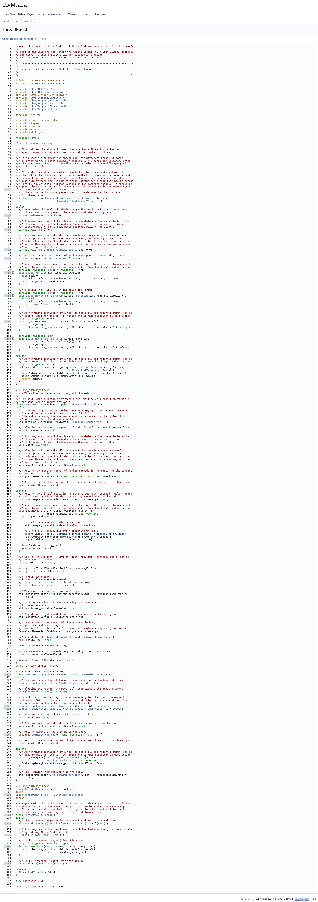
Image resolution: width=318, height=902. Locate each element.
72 (7, 249)
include (6, 21)
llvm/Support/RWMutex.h (46, 103)
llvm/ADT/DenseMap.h (44, 89)
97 (7, 321)
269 (7, 815)
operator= (57, 708)
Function (52, 269)
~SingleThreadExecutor (34, 691)
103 (7, 338)
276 (7, 835)
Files (86, 14)
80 (7, 272)
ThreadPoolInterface (52, 189)
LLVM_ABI (30, 189)
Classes (72, 14)
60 (7, 215)
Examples (100, 14)
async (29, 272)
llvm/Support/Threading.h (48, 106)
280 (7, 846)
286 (7, 863)
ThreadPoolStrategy (63, 683)
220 (7, 674)
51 (7, 189)
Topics (40, 14)
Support (28, 21)
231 (7, 706)
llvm (17, 21)
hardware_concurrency (88, 422)
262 (7, 794)
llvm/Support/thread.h (45, 109)
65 (7, 229)
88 (7, 295)
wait (41, 229)
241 (7, 734)
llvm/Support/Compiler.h (47, 97)
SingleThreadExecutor (52, 674)
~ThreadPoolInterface (45, 215)
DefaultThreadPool (37, 789)
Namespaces (54, 14)
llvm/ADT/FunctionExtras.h (48, 92)
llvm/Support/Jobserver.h (48, 100)
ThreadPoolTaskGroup (38, 143)
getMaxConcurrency (56, 258)
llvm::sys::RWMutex (43, 585)
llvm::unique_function (72, 198)
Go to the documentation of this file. (24, 38)
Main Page (9, 14)
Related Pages (26, 14)
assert (28, 533)
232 (7, 708)
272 (7, 823)
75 (7, 258)
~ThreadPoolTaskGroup (33, 835)
